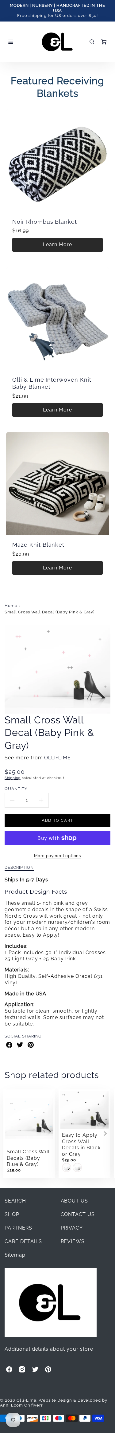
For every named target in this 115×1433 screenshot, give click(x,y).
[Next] (105, 1134)
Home (11, 605)
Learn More (57, 244)
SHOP (12, 1214)
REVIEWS (73, 1241)
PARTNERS (18, 1228)
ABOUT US (74, 1201)
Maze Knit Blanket (38, 544)
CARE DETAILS (23, 1241)
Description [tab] (19, 867)
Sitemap (15, 1255)
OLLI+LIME (57, 758)
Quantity (16, 788)
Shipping (13, 778)
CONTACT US (78, 1214)
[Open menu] (11, 42)
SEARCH (15, 1201)
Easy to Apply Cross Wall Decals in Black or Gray (81, 1144)
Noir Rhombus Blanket (44, 221)
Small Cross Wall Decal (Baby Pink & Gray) (49, 612)
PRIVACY (72, 1228)
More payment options (57, 855)
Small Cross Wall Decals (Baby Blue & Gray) (28, 1158)
